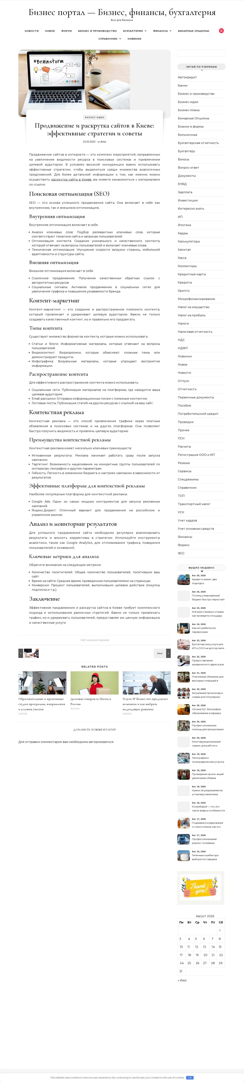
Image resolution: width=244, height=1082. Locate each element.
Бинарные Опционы (193, 30)
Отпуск (183, 381)
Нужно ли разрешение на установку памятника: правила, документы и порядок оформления (207, 793)
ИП (180, 217)
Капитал (184, 249)
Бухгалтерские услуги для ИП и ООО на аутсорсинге (208, 646)
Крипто (184, 290)
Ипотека (184, 225)
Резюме (184, 463)
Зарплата (185, 192)
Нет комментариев (94, 640)
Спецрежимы (188, 479)
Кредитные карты (192, 274)
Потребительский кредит (198, 413)
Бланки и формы (191, 126)
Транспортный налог (194, 504)
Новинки (134, 38)
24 (182, 963)
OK (190, 1077)
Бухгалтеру (186, 151)
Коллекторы (187, 266)
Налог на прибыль (192, 315)
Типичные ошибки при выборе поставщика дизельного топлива (205, 857)
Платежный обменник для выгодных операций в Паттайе (207, 679)
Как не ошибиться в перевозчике (204, 630)
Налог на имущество (193, 307)
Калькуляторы (189, 241)
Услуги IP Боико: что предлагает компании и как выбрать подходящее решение (145, 704)
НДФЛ (183, 348)
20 (205, 955)
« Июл (182, 980)
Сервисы (184, 471)
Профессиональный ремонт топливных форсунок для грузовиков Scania (207, 841)
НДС (181, 340)
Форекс (184, 545)
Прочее (183, 430)
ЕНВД (182, 184)
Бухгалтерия (133, 30)
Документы (187, 176)
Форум (66, 30)
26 (197, 963)
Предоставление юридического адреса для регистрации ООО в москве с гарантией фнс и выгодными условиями (208, 663)
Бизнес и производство (97, 30)
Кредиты (185, 282)
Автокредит (187, 77)
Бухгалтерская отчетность (198, 143)
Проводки (186, 422)
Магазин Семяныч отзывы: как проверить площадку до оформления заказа (208, 614)
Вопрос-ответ (188, 167)
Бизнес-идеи (94, 117)
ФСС (181, 553)
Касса (182, 258)
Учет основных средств (196, 528)
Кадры (183, 233)
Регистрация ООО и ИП (196, 455)
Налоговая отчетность (195, 331)
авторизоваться (101, 742)
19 (197, 955)
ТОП (181, 496)
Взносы (183, 159)
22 (221, 955)
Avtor (103, 141)
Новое (50, 30)
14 (213, 947)
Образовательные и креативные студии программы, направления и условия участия (41, 704)
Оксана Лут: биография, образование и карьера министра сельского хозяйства (206, 711)
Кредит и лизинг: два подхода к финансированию (204, 582)
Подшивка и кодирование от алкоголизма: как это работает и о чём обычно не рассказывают (207, 825)
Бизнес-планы (189, 110)
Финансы (160, 30)
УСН (181, 512)
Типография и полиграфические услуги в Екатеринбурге (208, 760)
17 (181, 955)
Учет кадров (187, 520)
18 (189, 955)
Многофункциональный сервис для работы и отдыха (206, 744)
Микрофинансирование (196, 299)
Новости (32, 30)
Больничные (187, 134)
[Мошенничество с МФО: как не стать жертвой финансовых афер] (26, 653)
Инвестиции (188, 200)
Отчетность (187, 389)
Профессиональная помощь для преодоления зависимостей (207, 728)
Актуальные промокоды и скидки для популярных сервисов (207, 695)
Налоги (183, 323)
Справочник (108, 38)
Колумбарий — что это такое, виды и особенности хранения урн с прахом (208, 809)
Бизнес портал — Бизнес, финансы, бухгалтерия (122, 12)
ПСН (181, 438)
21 (213, 955)
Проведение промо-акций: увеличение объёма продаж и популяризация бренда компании (208, 776)
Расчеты (184, 446)
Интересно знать (191, 208)
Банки (183, 85)
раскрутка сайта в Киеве (71, 179)
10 (181, 947)
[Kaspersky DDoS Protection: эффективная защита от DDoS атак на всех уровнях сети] (163, 653)
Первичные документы (196, 397)
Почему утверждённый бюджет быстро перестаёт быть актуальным (208, 598)
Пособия (184, 405)
